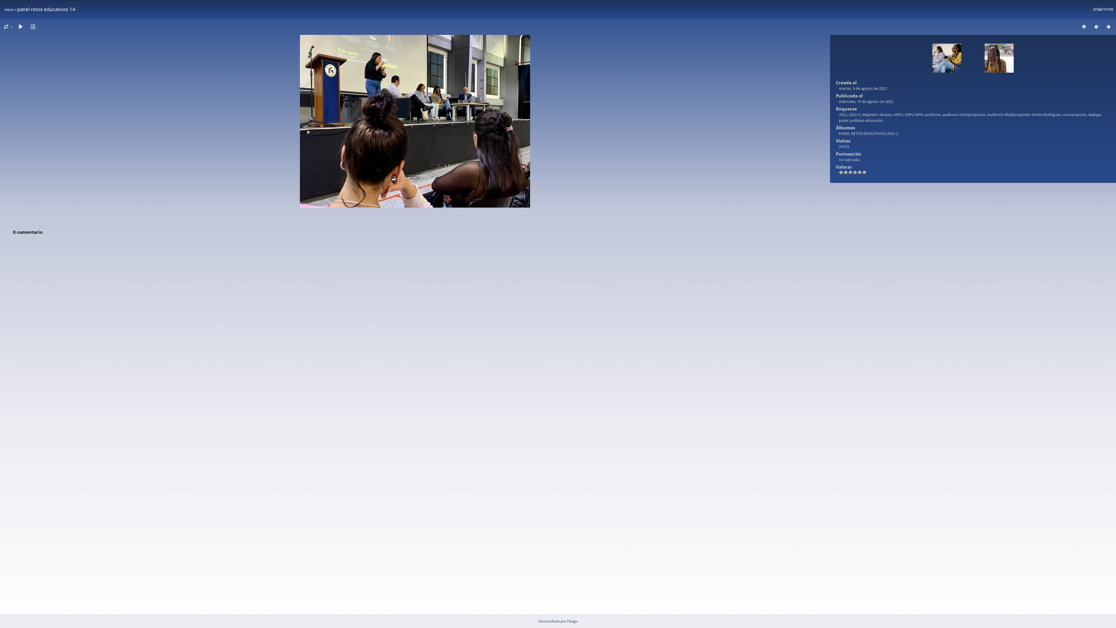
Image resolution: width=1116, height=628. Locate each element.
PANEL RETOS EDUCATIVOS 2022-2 (868, 133)
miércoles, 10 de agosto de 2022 (866, 101)
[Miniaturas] (1084, 26)
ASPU (898, 114)
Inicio (9, 9)
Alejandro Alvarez (877, 114)
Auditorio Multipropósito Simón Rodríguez (1024, 114)
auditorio (933, 114)
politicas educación (866, 120)
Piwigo (572, 621)
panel (843, 120)
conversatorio (1075, 114)
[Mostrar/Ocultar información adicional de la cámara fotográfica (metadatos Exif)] (33, 26)
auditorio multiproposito (964, 114)
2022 (843, 114)
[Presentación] (21, 26)
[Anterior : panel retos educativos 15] (1096, 26)
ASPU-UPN (914, 114)
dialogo (1094, 114)
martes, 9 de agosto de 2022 (863, 88)
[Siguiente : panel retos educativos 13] (1108, 26)
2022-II (854, 114)
